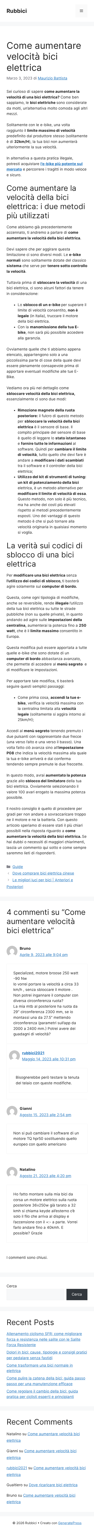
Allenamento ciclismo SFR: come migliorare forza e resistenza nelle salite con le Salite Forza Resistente (44, 1339)
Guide (17, 867)
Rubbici (17, 11)
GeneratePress (70, 1523)
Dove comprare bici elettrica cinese (43, 873)
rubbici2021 (33, 1053)
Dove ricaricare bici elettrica (53, 1485)
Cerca (12, 1286)
